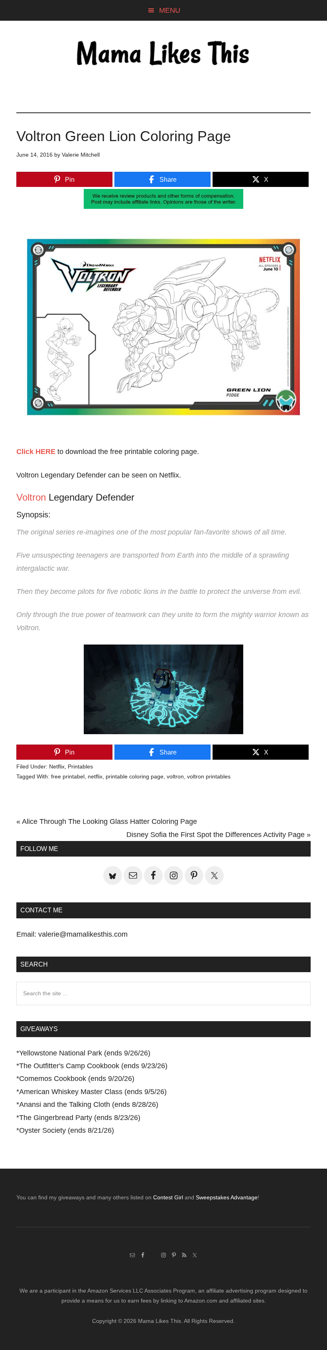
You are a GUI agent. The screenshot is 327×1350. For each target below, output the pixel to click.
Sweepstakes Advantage (227, 1197)
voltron (175, 776)
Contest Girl (168, 1197)
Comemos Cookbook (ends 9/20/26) (76, 1079)
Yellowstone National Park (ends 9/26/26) (84, 1053)
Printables (80, 766)
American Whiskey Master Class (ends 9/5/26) (93, 1092)
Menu (169, 10)
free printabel (68, 776)
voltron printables (208, 776)
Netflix (57, 766)
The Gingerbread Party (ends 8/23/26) (79, 1118)
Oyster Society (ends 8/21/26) (66, 1130)
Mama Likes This (163, 55)
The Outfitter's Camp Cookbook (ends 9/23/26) (93, 1066)
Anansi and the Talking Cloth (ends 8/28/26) (88, 1104)
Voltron (31, 497)
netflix (95, 776)
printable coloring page (135, 776)
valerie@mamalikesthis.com (83, 934)
